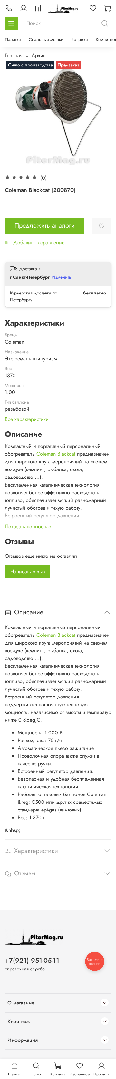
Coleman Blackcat (56, 454)
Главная (14, 55)
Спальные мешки (46, 39)
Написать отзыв (27, 571)
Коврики (79, 39)
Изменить (61, 277)
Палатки (13, 39)
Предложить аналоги (45, 225)
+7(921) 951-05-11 (32, 960)
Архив (38, 55)
